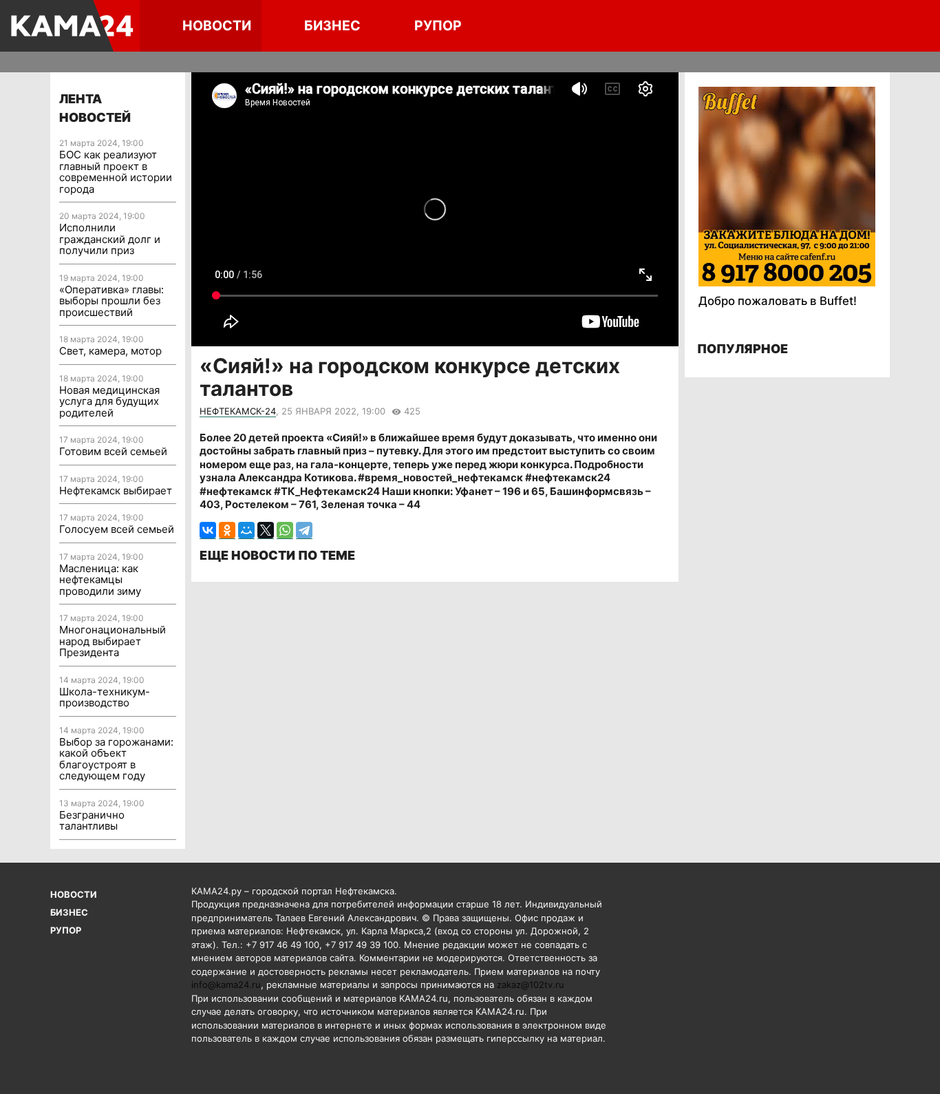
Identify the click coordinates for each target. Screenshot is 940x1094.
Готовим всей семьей (113, 451)
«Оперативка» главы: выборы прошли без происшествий (111, 301)
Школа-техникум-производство (104, 697)
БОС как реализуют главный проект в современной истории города (115, 172)
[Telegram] (304, 530)
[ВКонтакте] (208, 530)
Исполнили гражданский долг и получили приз (109, 239)
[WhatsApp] (285, 530)
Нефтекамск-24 (238, 411)
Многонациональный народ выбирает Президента (112, 641)
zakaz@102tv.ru (530, 984)
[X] (265, 530)
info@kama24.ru (226, 984)
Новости (216, 25)
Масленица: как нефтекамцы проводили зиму (100, 580)
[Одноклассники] (227, 530)
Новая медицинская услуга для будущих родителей (109, 401)
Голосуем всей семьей (116, 529)
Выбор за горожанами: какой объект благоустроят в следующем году (116, 759)
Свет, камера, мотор (110, 350)
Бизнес (332, 25)
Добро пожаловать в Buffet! (777, 301)
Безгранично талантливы (92, 820)
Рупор (438, 25)
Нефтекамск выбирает (115, 490)
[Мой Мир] (246, 530)
